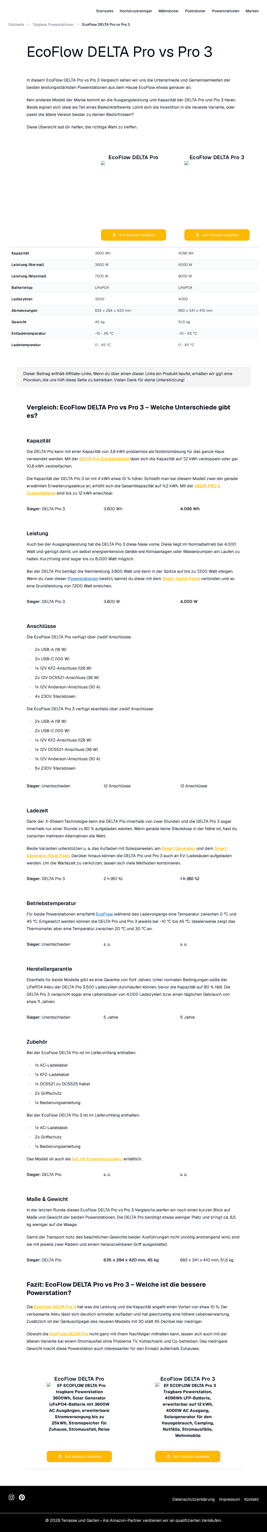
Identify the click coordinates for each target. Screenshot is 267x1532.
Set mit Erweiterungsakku (97, 1159)
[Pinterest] (22, 1497)
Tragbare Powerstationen (53, 24)
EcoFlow (104, 914)
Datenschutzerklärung (193, 1499)
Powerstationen (83, 578)
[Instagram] (11, 1497)
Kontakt (251, 1499)
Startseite (104, 11)
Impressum (229, 1499)
